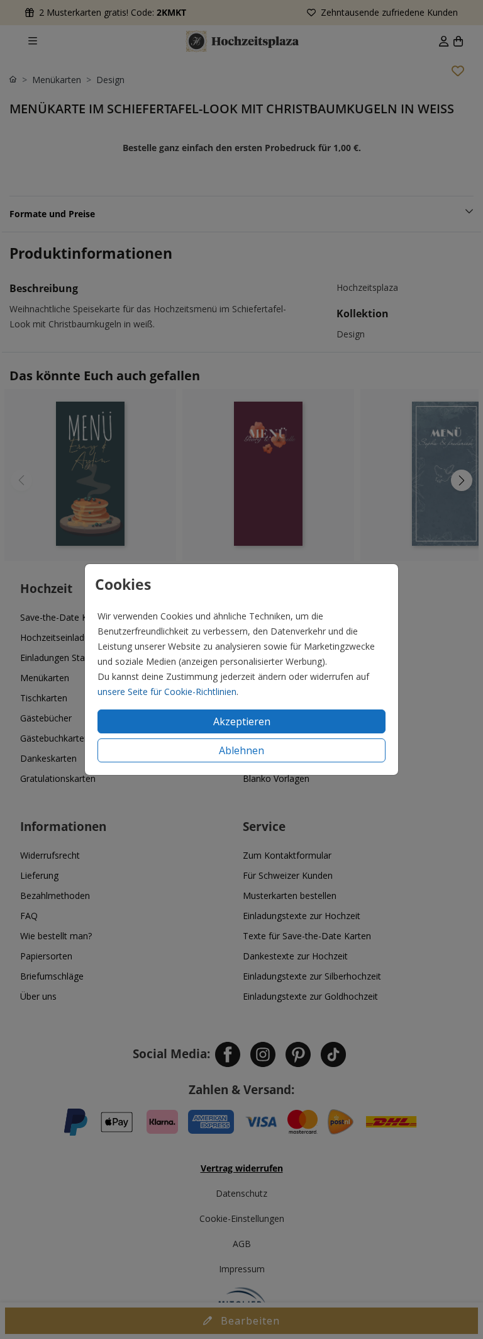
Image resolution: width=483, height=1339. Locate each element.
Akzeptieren (241, 721)
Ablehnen (241, 750)
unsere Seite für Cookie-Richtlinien (166, 692)
